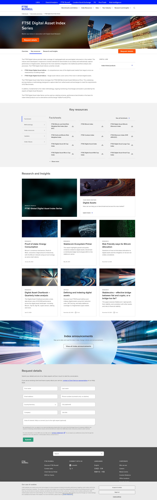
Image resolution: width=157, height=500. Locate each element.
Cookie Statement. (68, 494)
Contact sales (48, 468)
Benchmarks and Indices (36, 14)
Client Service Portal (50, 472)
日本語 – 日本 (98, 468)
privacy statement (57, 433)
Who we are (123, 465)
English (96, 465)
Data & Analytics (52, 2)
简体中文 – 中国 (99, 472)
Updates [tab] (27, 136)
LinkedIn (74, 465)
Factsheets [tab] (27, 119)
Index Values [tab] (28, 142)
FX (95, 2)
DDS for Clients (49, 475)
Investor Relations (125, 475)
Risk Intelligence (115, 2)
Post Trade (102, 2)
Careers (121, 468)
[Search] (134, 8)
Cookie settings (117, 497)
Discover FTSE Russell (51, 465)
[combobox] (40, 404)
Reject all (117, 492)
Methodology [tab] (28, 125)
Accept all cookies (117, 487)
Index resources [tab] (29, 130)
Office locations (124, 478)
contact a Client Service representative (75, 380)
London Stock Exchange (82, 2)
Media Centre (123, 472)
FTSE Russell (65, 2)
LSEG (38, 2)
